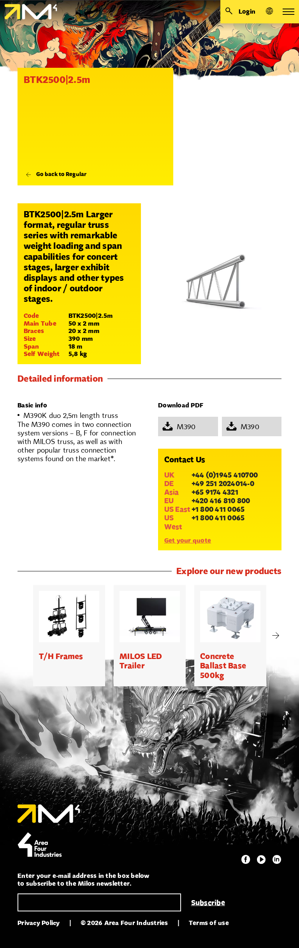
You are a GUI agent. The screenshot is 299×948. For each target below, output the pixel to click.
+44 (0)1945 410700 (225, 474)
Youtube (261, 859)
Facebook (245, 859)
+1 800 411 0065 (218, 509)
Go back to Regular (61, 174)
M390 (186, 426)
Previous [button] (23, 635)
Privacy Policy (39, 923)
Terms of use (209, 923)
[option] (69, 635)
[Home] (28, 11)
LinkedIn (276, 859)
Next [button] (275, 635)
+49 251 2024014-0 (223, 483)
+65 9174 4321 (215, 492)
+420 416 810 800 (221, 500)
